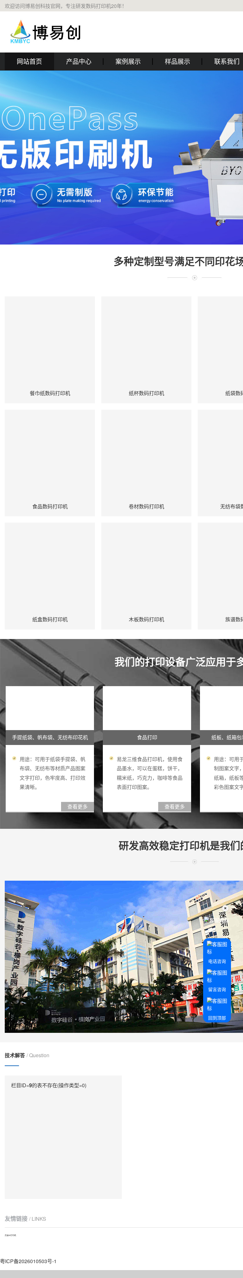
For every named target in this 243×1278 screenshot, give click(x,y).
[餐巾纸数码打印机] (50, 341)
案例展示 (128, 61)
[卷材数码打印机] (146, 455)
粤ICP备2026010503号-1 (28, 1261)
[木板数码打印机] (146, 568)
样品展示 (177, 61)
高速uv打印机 (10, 1235)
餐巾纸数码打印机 (50, 393)
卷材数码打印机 (146, 506)
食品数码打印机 (50, 506)
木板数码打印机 (146, 619)
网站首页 (29, 61)
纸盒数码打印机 (50, 619)
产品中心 (78, 61)
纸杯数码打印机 (146, 393)
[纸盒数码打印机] (50, 568)
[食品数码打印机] (50, 455)
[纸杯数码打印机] (146, 341)
